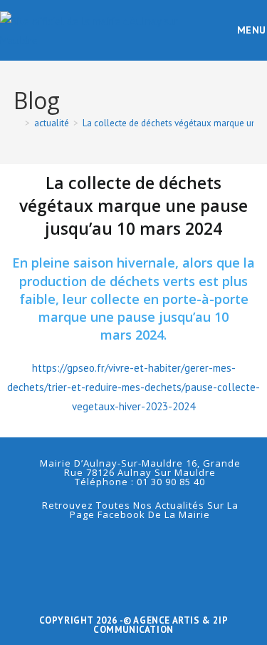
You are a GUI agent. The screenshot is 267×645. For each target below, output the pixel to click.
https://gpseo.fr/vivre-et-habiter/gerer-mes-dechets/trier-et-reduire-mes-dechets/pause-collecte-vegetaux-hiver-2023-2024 (133, 387)
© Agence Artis (162, 620)
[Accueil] (17, 123)
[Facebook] (133, 548)
